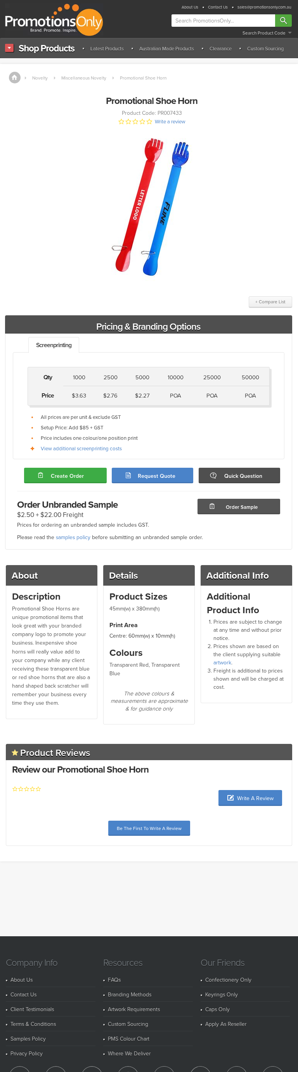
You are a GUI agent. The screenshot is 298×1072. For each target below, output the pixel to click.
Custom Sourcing (265, 48)
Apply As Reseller (225, 1023)
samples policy (73, 537)
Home (15, 77)
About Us (190, 7)
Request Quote (156, 476)
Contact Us (218, 7)
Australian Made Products (166, 48)
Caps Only (217, 1009)
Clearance (221, 48)
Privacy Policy (26, 1053)
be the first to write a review (149, 828)
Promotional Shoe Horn (143, 77)
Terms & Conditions (33, 1023)
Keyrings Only (221, 994)
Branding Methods (129, 994)
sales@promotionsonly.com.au (264, 7)
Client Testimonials (32, 1009)
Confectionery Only (228, 979)
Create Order (67, 476)
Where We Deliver (129, 1053)
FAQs (114, 979)
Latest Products (107, 48)
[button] (250, 798)
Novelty (40, 77)
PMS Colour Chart (128, 1038)
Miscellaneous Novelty (83, 77)
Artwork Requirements (134, 1009)
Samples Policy (28, 1038)
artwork (222, 662)
